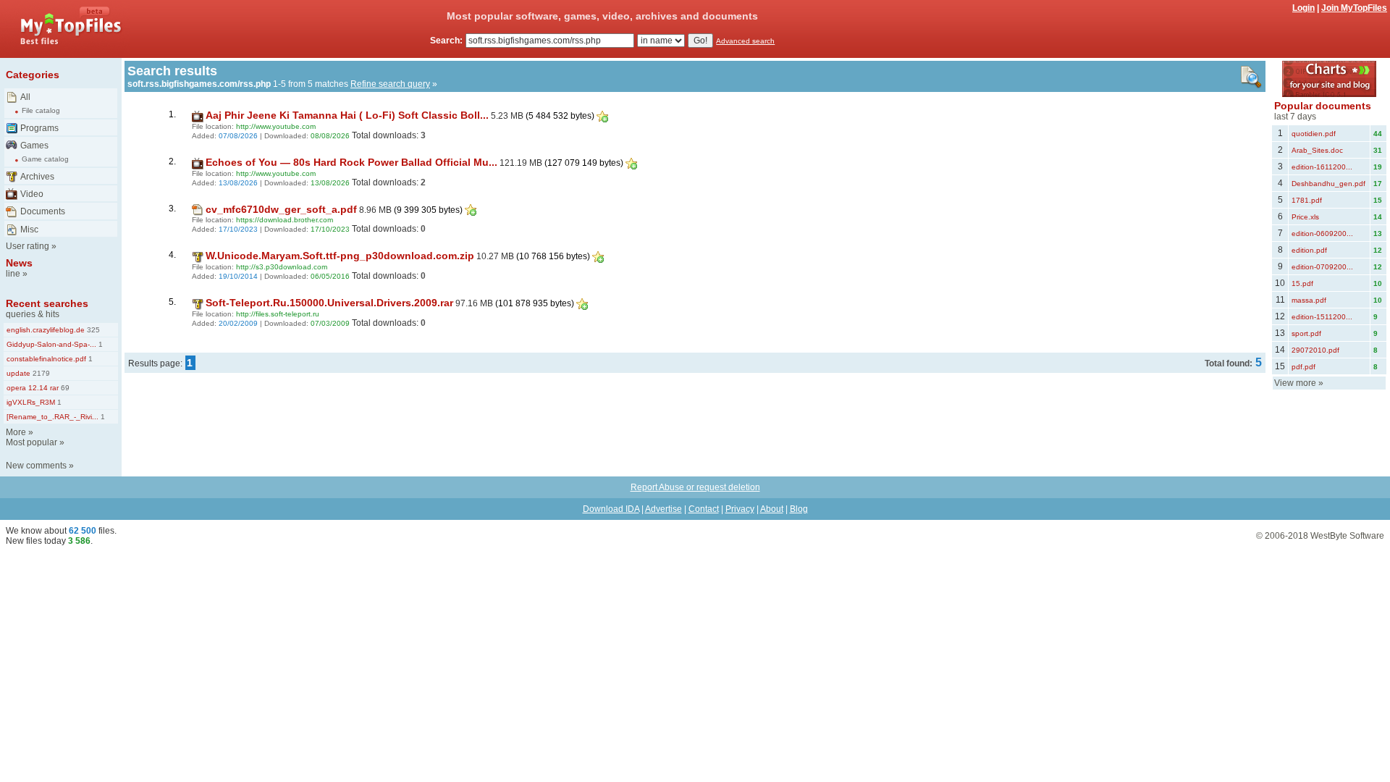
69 (64, 388)
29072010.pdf (1315, 350)
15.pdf (1302, 283)
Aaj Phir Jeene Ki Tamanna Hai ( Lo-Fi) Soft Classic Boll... (347, 115)
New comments (36, 466)
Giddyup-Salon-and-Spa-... (51, 344)
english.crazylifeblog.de (46, 330)
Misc (29, 229)
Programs (39, 128)
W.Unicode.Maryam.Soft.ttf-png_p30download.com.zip (340, 255)
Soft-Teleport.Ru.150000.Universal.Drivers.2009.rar (329, 302)
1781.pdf (1307, 200)
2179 (40, 373)
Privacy (739, 509)
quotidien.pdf (1314, 134)
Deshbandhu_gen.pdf (1328, 184)
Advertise (663, 509)
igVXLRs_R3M (31, 402)
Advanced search (745, 41)
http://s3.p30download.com (281, 267)
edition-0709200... (1322, 267)
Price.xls (1305, 217)
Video (31, 194)
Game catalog (45, 159)
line (13, 274)
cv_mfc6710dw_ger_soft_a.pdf (281, 209)
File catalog (41, 110)
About (771, 509)
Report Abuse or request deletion (695, 487)
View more (1295, 383)
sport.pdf (1306, 333)
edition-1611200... (1322, 167)
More (16, 432)
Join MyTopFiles (1354, 8)
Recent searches (47, 303)
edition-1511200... (1322, 317)
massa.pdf (1309, 300)
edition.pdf (1309, 250)
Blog (799, 509)
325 (92, 330)
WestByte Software (1347, 536)
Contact (703, 509)
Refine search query (390, 84)
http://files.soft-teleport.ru (277, 314)
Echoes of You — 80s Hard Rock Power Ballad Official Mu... (351, 162)
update (18, 373)
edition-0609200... (1322, 233)
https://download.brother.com (284, 220)
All (25, 97)
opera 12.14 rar (33, 388)
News (19, 263)
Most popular (31, 442)
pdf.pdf (1303, 367)
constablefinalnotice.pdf (46, 359)
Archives (37, 177)
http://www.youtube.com (276, 126)
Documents (42, 211)
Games (34, 145)
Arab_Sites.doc (1317, 150)
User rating (27, 246)
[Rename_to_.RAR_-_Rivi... (52, 417)
